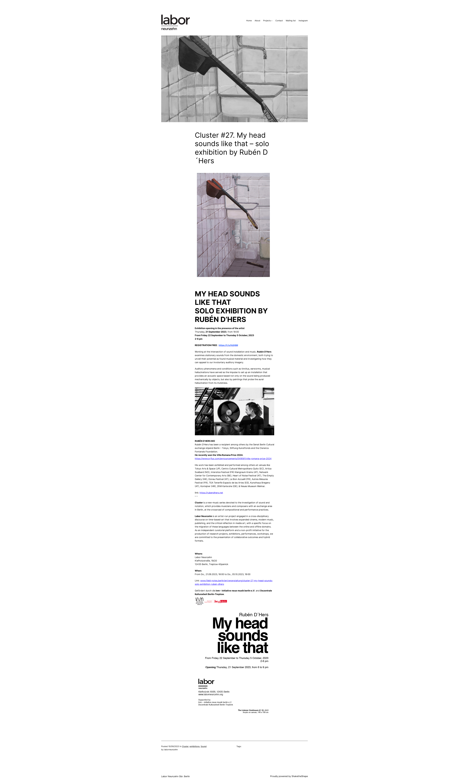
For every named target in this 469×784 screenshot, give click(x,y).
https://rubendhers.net (211, 492)
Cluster (185, 746)
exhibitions (195, 746)
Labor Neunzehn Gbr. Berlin (175, 776)
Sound (204, 746)
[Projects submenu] (271, 20)
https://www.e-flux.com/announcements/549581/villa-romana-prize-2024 (233, 458)
